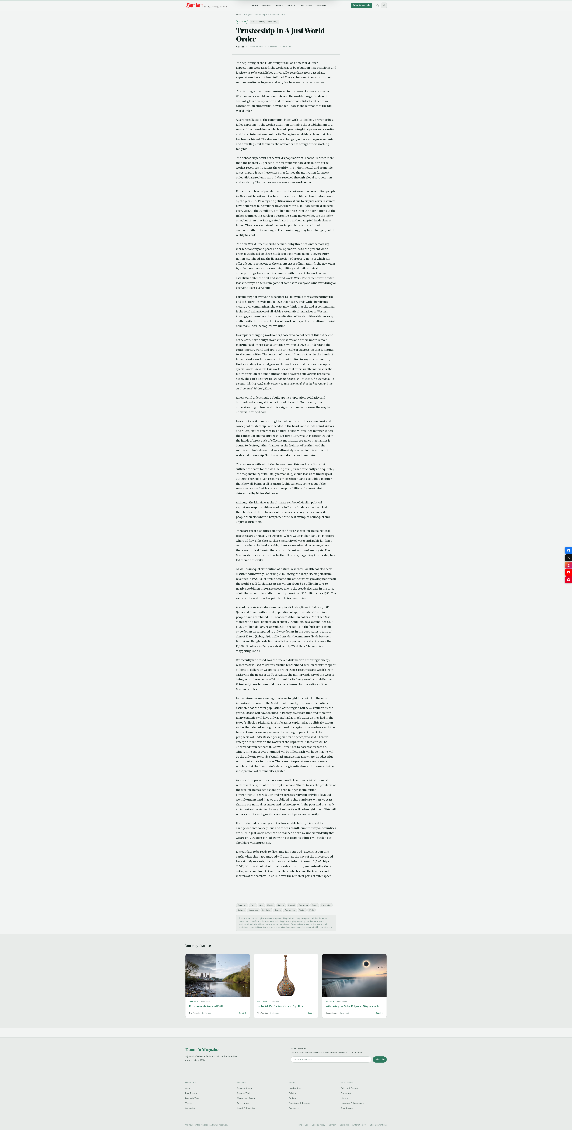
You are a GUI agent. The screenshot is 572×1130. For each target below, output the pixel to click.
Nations (281, 905)
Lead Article (295, 1088)
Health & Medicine (246, 1108)
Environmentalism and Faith (206, 1006)
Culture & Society (349, 1088)
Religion (241, 910)
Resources (253, 910)
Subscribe (321, 5)
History (344, 1098)
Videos (188, 1103)
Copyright (344, 1125)
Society (291, 5)
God (261, 905)
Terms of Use (302, 1125)
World (311, 910)
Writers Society (359, 1125)
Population (326, 905)
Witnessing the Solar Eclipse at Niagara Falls (352, 1006)
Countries (242, 905)
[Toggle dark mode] (384, 5)
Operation (303, 905)
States (278, 910)
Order (314, 905)
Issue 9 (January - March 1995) (264, 22)
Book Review (347, 1108)
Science (266, 5)
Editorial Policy (318, 1125)
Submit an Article (361, 5)
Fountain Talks (192, 1098)
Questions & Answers (299, 1103)
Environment (243, 1103)
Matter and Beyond (246, 1098)
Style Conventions (378, 1125)
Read (241, 1013)
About (188, 1088)
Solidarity (266, 910)
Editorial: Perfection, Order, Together (280, 1006)
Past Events (191, 1093)
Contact (332, 1125)
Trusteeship (290, 910)
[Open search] (377, 5)
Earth (253, 905)
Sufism (292, 1098)
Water (302, 910)
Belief (278, 5)
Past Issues (306, 5)
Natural (291, 905)
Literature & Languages (352, 1103)
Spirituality (294, 1108)
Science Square (244, 1088)
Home (255, 5)
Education (346, 1093)
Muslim (270, 905)
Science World (244, 1093)
